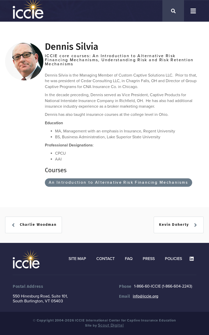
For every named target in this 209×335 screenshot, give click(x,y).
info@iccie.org (145, 296)
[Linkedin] (191, 258)
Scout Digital (111, 325)
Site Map (77, 258)
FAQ (129, 258)
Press (149, 258)
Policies (173, 258)
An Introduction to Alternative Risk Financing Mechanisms (118, 182)
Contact (105, 258)
